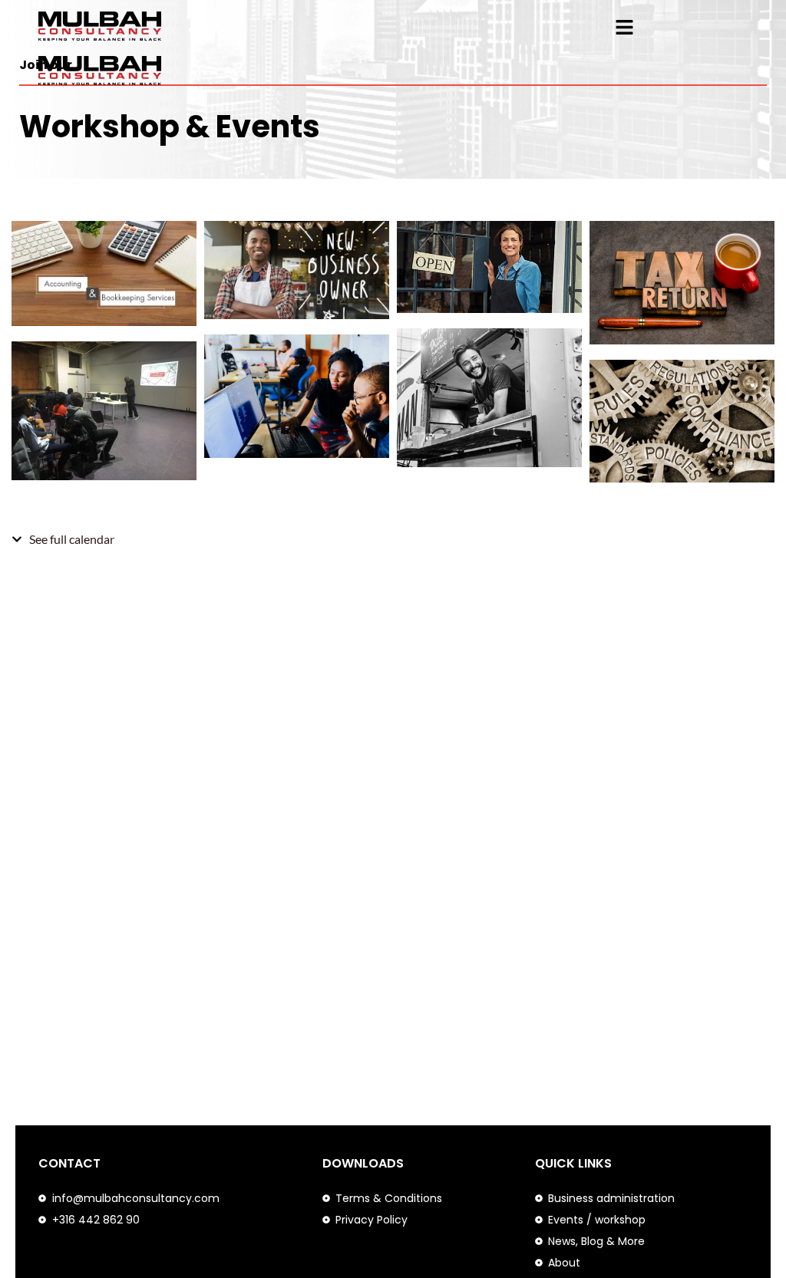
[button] (624, 28)
